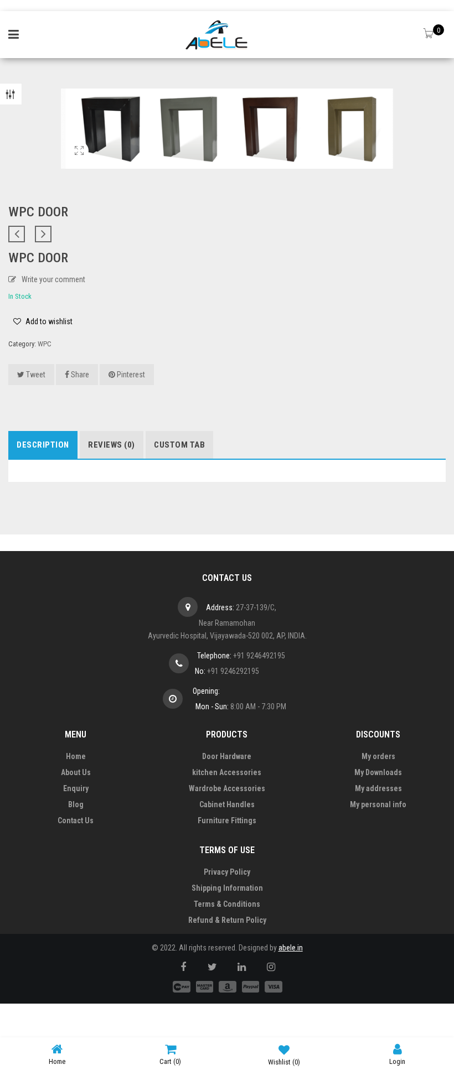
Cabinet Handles (227, 804)
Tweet (34, 374)
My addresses (378, 788)
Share (79, 374)
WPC (44, 344)
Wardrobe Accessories (227, 788)
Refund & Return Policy (227, 920)
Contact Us (76, 820)
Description (43, 445)
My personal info (378, 804)
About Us (76, 772)
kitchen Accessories (226, 772)
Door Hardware (226, 756)
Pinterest (130, 374)
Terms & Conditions (227, 904)
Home (76, 756)
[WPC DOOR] (79, 156)
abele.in (290, 947)
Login (397, 1061)
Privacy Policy (227, 872)
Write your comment (53, 279)
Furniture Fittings (227, 820)
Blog (76, 804)
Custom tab (179, 445)
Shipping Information (227, 888)
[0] (429, 34)
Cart (170, 1061)
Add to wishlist (48, 321)
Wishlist (284, 1062)
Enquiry (76, 788)
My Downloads (378, 772)
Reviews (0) (111, 445)
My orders (378, 756)
